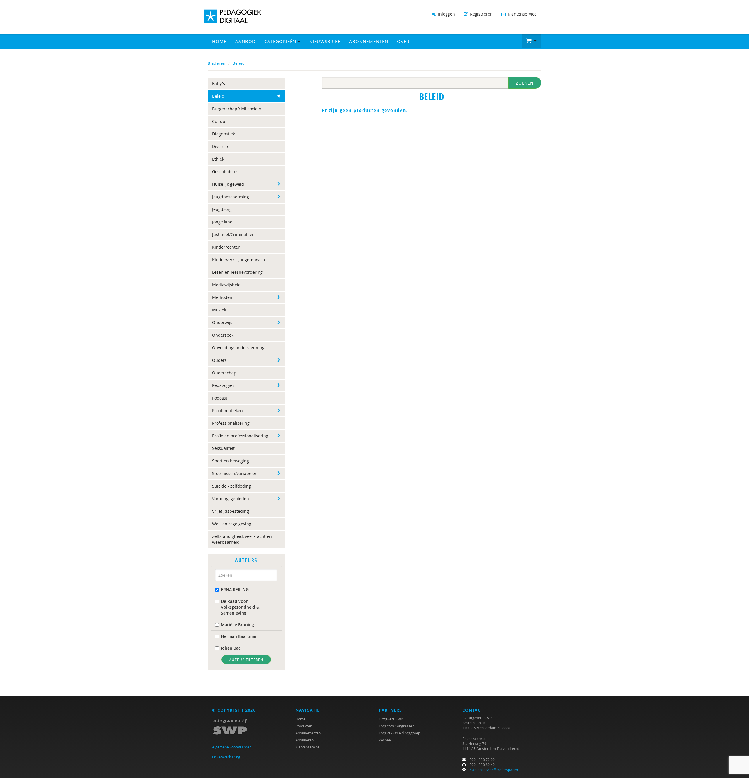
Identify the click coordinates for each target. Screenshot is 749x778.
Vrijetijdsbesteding (230, 511)
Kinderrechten (226, 247)
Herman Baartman (239, 636)
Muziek (219, 310)
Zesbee (385, 740)
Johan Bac (230, 648)
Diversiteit (222, 146)
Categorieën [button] (281, 41)
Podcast (219, 398)
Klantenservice (521, 14)
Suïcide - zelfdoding (231, 486)
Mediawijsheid (226, 285)
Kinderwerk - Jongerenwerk (238, 259)
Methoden (222, 297)
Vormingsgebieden (230, 498)
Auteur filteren (246, 659)
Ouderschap (224, 373)
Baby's (218, 83)
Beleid (239, 63)
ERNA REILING (235, 589)
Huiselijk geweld (228, 184)
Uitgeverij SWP (391, 719)
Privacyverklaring (226, 757)
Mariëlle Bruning (237, 624)
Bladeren (217, 63)
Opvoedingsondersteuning (238, 347)
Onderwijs (222, 322)
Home (219, 41)
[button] (531, 41)
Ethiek (218, 159)
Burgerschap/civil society (236, 108)
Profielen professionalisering (240, 435)
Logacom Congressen (396, 726)
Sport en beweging (230, 461)
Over (403, 41)
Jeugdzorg (222, 209)
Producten (304, 726)
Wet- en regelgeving (231, 523)
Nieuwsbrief (324, 41)
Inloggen (446, 14)
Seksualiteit (223, 448)
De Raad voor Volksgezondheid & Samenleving (240, 607)
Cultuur (219, 121)
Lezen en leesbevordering (237, 272)
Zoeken (525, 83)
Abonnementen (368, 41)
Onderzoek (222, 335)
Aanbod (245, 41)
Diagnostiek (223, 134)
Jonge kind (222, 222)
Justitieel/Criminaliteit (233, 234)
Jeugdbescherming (230, 196)
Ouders (219, 360)
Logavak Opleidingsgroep (399, 733)
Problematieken (227, 410)
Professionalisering (231, 423)
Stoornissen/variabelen (234, 473)
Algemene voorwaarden (231, 747)
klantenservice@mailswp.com (494, 769)
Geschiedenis (225, 171)
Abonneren (305, 740)
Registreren (481, 14)
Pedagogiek (223, 385)
